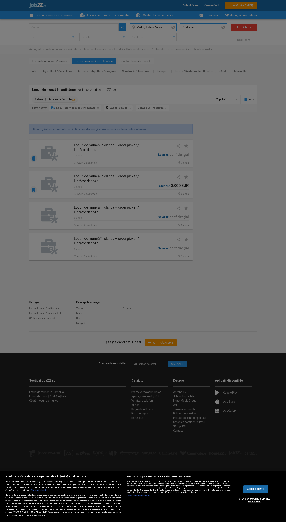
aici (55, 506)
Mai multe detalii (38, 490)
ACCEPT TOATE (255, 489)
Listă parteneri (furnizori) (139, 495)
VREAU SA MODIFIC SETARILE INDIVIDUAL (254, 500)
